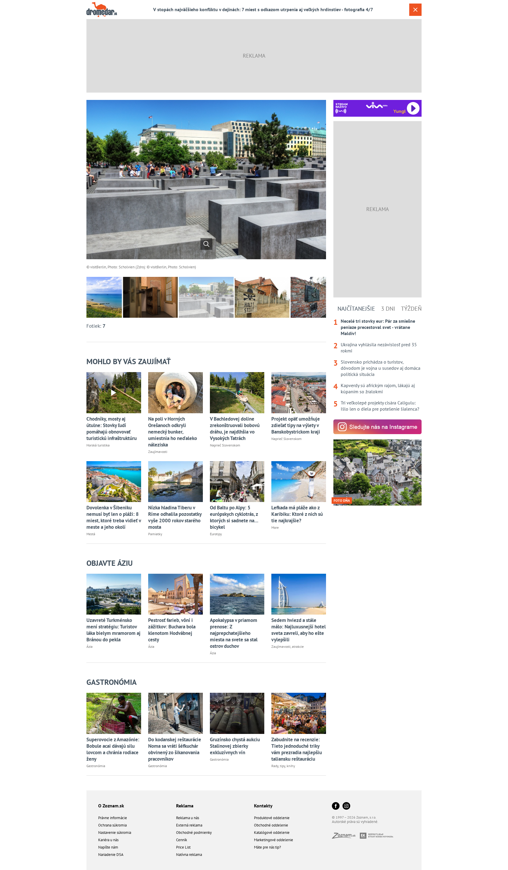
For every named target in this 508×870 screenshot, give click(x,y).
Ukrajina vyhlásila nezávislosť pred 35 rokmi (379, 348)
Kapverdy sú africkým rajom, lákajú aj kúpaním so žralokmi (378, 388)
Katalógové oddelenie (272, 832)
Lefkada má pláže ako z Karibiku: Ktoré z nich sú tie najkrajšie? (297, 514)
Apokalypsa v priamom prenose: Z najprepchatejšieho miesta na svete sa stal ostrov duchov (234, 633)
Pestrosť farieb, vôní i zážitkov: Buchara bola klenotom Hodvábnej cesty (171, 630)
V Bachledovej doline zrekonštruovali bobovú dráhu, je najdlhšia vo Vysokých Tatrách (235, 428)
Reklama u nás (187, 817)
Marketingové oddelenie (273, 839)
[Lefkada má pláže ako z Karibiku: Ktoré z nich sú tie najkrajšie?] (298, 481)
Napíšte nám (108, 847)
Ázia (89, 646)
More (275, 527)
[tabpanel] (377, 365)
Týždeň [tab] (411, 308)
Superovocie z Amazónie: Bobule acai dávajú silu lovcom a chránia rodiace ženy (112, 749)
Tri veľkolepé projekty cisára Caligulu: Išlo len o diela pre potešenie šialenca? (380, 406)
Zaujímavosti (157, 451)
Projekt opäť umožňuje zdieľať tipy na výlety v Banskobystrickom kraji (295, 425)
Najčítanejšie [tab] (356, 308)
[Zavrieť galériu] (415, 10)
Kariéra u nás (108, 839)
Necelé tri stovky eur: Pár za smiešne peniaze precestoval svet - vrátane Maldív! (378, 327)
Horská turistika (98, 445)
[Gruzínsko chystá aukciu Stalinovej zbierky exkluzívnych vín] (237, 713)
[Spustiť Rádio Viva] (376, 105)
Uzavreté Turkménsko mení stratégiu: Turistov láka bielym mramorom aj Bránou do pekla (113, 630)
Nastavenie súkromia (114, 832)
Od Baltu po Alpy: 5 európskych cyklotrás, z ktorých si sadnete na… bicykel (234, 517)
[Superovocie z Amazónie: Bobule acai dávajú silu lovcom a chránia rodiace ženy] (113, 713)
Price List (183, 847)
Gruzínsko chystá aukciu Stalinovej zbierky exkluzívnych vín (235, 746)
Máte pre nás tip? (267, 847)
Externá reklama (189, 825)
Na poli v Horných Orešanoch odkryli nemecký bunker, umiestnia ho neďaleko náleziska (172, 432)
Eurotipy (216, 534)
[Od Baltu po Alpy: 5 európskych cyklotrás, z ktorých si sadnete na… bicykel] (237, 481)
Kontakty (263, 806)
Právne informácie (112, 817)
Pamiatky (155, 534)
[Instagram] (346, 806)
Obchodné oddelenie (271, 825)
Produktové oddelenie (272, 817)
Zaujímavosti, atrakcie (287, 646)
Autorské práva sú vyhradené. (355, 821)
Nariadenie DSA (110, 854)
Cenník (181, 839)
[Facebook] (336, 806)
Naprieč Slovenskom (225, 445)
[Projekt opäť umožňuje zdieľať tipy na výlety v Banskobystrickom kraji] (298, 392)
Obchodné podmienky (194, 832)
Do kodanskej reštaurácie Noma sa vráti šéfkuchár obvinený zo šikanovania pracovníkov (174, 749)
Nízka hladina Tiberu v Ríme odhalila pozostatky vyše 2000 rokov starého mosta (174, 517)
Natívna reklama (189, 854)
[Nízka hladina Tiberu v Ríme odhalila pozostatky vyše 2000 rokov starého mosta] (175, 481)
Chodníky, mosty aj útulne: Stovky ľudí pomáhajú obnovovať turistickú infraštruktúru (111, 428)
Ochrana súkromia (112, 825)
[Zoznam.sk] (346, 836)
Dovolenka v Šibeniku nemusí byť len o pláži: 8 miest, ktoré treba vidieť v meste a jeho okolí (113, 517)
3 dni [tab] (388, 308)
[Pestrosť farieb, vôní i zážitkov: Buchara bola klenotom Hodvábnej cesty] (175, 594)
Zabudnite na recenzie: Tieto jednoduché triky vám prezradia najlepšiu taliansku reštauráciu (296, 749)
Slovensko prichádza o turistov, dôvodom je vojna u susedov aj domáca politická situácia (380, 368)
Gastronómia (111, 682)
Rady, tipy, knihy (283, 766)
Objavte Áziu (109, 563)
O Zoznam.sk (111, 806)
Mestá (90, 534)
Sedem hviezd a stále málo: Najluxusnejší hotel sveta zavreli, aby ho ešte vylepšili (298, 630)
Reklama (184, 806)
